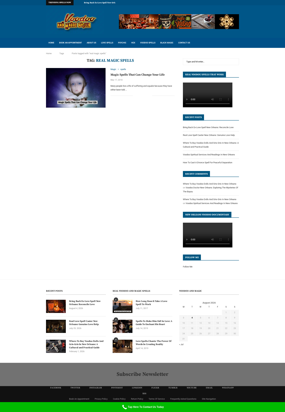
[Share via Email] (150, 95)
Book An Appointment (70, 43)
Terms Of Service (157, 399)
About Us (91, 43)
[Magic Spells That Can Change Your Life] (76, 88)
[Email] (230, 2)
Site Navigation (209, 399)
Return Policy (137, 399)
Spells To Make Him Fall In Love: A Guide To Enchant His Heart (154, 323)
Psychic (122, 43)
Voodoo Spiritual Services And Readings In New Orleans (209, 154)
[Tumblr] (223, 2)
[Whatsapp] (234, 2)
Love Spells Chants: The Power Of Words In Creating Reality (153, 343)
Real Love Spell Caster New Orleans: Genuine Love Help (209, 135)
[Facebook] (200, 2)
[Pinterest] (211, 2)
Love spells (107, 43)
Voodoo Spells (147, 43)
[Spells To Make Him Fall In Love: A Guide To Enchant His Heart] (122, 326)
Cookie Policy (119, 399)
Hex (133, 43)
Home (51, 43)
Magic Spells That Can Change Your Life (138, 75)
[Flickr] (219, 2)
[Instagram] (208, 2)
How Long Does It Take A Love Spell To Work (151, 303)
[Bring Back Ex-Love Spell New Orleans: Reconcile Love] (56, 306)
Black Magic (166, 43)
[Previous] (77, 2)
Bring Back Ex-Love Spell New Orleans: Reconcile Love (108, 2)
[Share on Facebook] (139, 95)
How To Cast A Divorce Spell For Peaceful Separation (207, 162)
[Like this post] (135, 95)
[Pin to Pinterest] (146, 95)
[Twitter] (204, 2)
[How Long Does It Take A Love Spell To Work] (122, 306)
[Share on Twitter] (143, 95)
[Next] (81, 2)
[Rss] (238, 2)
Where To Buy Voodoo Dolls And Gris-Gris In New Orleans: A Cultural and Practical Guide (86, 344)
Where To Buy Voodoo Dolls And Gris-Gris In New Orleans (209, 184)
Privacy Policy (101, 399)
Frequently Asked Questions (183, 399)
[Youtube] (227, 2)
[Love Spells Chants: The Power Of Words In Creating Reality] (122, 346)
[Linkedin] (215, 2)
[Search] (237, 43)
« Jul (181, 344)
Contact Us (184, 43)
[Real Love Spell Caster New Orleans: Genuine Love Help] (56, 326)
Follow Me (187, 266)
